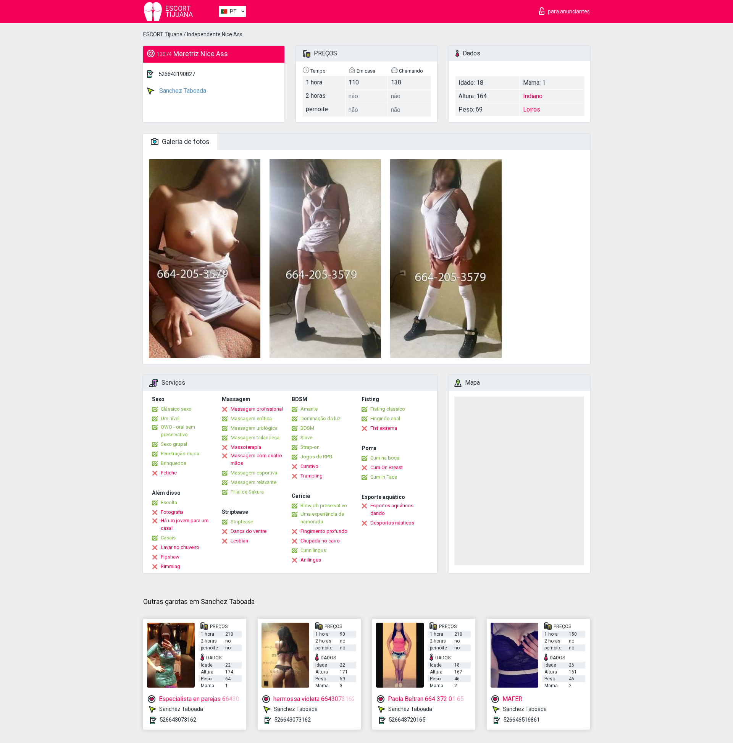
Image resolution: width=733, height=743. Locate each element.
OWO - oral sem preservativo (178, 430)
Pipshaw (170, 557)
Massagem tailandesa (255, 437)
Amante (309, 409)
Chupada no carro (320, 541)
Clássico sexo (176, 409)
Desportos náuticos (392, 523)
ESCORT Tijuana (162, 34)
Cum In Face (383, 477)
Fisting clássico (387, 409)
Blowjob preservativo (323, 505)
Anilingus (310, 560)
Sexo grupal (174, 444)
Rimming (170, 566)
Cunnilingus (313, 550)
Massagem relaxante (253, 482)
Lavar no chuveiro (180, 547)
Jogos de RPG (316, 457)
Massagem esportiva (254, 473)
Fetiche (169, 473)
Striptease (242, 521)
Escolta (169, 502)
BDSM (307, 428)
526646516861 (521, 719)
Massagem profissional (257, 409)
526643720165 (407, 719)
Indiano (532, 96)
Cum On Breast (386, 467)
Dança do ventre (248, 531)
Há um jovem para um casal (184, 524)
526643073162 (178, 719)
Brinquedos (173, 463)
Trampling (311, 476)
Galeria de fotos (185, 142)
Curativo (309, 466)
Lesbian (239, 541)
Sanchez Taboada (182, 90)
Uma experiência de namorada (322, 517)
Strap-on (310, 447)
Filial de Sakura (247, 492)
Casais (168, 538)
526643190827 (176, 74)
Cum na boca (384, 458)
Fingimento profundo (323, 531)
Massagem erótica (251, 418)
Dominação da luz (320, 418)
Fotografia (172, 512)
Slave (306, 437)
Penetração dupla (180, 453)
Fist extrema (383, 428)
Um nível (170, 418)
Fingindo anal (385, 418)
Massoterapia (246, 447)
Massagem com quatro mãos (256, 459)
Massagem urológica (254, 428)
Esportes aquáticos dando (391, 509)
